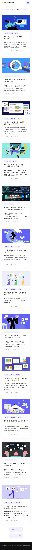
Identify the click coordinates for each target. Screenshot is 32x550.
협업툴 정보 (18, 502)
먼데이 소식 (6, 204)
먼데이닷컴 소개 (13, 118)
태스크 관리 (17, 76)
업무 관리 (16, 33)
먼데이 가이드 (6, 33)
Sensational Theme (17, 547)
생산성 (11, 332)
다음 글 (18, 535)
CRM (12, 33)
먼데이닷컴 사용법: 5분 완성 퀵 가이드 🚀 (16, 421)
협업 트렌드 (6, 76)
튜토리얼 (19, 417)
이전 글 (13, 529)
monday (7, 50)
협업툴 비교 (18, 374)
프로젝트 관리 (6, 246)
